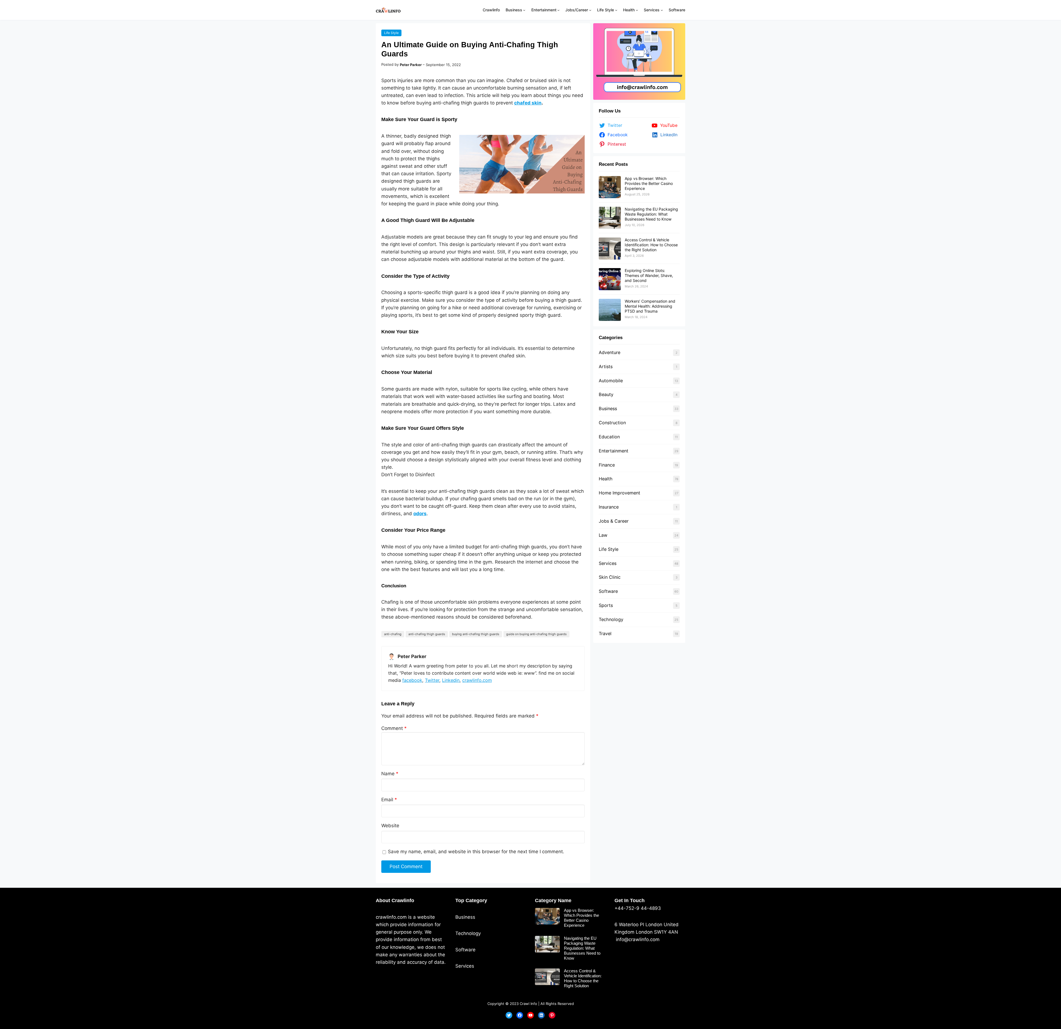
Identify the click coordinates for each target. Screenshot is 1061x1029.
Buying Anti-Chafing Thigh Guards (475, 634)
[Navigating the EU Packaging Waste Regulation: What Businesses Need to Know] (610, 218)
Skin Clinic (610, 577)
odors (420, 513)
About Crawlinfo (395, 900)
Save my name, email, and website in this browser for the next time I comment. (476, 851)
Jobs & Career (614, 521)
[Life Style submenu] (616, 10)
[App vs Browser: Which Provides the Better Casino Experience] (610, 187)
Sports (606, 605)
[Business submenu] (524, 10)
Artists (606, 366)
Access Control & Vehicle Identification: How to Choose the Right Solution (651, 244)
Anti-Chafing (392, 634)
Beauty (606, 394)
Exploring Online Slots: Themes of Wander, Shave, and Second (649, 275)
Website (390, 825)
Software (608, 591)
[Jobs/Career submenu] (590, 10)
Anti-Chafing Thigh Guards (426, 634)
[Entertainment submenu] (558, 10)
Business (608, 408)
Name (389, 773)
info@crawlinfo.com (637, 939)
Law (603, 535)
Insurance (609, 507)
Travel (605, 633)
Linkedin (450, 680)
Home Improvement (619, 493)
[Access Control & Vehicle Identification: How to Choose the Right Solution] (610, 248)
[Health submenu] (637, 10)
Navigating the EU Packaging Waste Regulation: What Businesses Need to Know (651, 214)
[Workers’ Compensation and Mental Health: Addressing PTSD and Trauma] (610, 310)
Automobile (611, 380)
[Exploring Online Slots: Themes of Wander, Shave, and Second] (610, 279)
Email (389, 799)
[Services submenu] (662, 10)
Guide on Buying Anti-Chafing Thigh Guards (536, 634)
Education (609, 436)
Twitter (432, 680)
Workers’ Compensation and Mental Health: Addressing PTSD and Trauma (650, 306)
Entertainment (613, 451)
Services (607, 563)
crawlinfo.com (477, 680)
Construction (612, 422)
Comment (394, 728)
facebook (412, 680)
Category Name (553, 900)
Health (606, 478)
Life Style (391, 33)
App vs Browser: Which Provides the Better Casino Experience (649, 183)
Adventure (609, 352)
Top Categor (469, 900)
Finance (607, 465)
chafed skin (528, 103)
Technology (611, 619)
